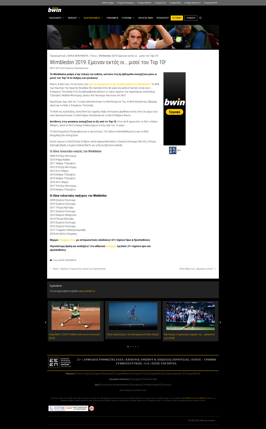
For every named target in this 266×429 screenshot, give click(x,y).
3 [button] (133, 346)
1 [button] (128, 346)
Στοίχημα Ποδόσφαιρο (125, 3)
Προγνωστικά (57, 55)
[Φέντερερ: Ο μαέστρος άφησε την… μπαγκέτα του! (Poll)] (190, 328)
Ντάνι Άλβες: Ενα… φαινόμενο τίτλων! (196, 269)
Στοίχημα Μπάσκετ (144, 3)
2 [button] (130, 346)
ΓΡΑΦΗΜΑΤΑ (112, 18)
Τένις (93, 55)
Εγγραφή (176, 18)
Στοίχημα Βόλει (175, 3)
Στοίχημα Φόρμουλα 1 (192, 3)
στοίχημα (111, 246)
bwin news (124, 390)
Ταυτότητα (166, 385)
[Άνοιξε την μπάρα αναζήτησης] (200, 18)
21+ (190, 420)
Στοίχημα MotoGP (210, 3)
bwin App (153, 379)
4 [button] (135, 346)
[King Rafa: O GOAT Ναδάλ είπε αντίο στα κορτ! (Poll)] (76, 328)
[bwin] (55, 10)
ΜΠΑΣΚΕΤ (72, 18)
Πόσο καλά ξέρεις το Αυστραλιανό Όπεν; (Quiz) (133, 334)
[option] (75, 321)
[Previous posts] (46, 322)
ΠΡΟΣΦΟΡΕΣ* (162, 18)
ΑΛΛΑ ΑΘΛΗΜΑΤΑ (92, 18)
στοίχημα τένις (67, 239)
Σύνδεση (190, 18)
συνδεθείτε (88, 291)
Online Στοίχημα (108, 3)
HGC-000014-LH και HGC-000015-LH (194, 398)
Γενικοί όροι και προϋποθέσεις (115, 385)
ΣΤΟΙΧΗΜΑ (126, 18)
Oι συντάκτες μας (138, 390)
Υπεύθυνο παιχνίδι (152, 385)
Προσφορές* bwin (139, 379)
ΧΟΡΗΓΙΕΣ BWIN (145, 18)
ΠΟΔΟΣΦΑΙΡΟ (55, 18)
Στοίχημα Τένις (160, 3)
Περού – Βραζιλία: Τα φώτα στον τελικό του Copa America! (79, 269)
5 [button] (138, 346)
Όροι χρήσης (136, 385)
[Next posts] (220, 322)
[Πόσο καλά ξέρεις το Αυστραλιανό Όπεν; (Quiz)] (133, 328)
